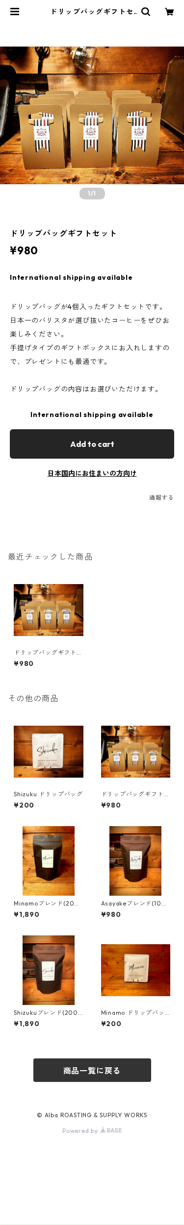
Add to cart (92, 444)
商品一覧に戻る (92, 1071)
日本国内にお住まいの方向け (92, 473)
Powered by (81, 1130)
